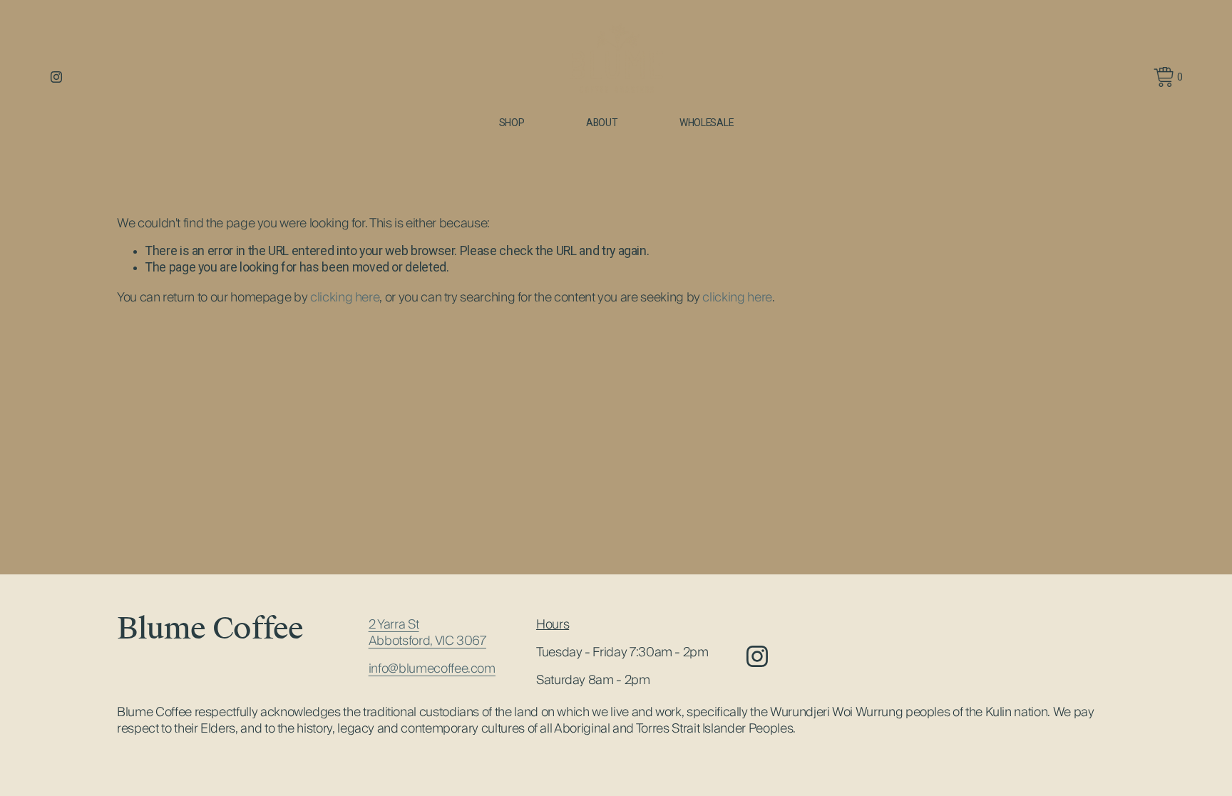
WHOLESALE (706, 122)
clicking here (344, 297)
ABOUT (602, 122)
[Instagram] (56, 77)
